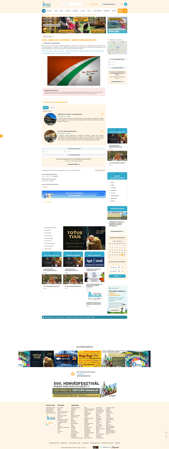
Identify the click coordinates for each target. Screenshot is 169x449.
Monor (49, 43)
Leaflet (125, 53)
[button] (117, 48)
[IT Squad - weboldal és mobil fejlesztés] (115, 447)
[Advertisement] (74, 215)
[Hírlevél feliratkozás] (91, 4)
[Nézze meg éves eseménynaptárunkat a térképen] (125, 11)
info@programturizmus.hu (75, 93)
